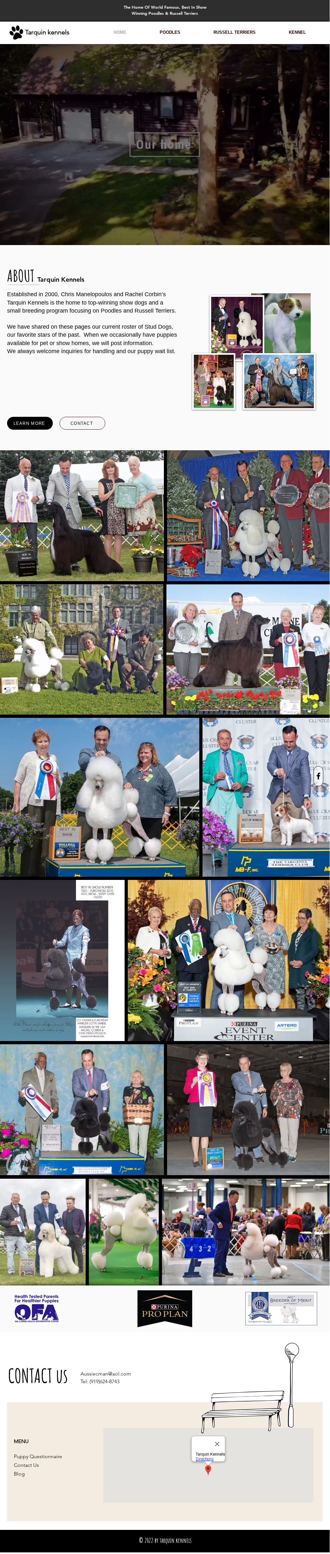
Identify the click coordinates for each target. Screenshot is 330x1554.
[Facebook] (318, 776)
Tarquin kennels (48, 32)
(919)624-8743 (104, 1381)
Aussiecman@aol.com (105, 1374)
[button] (170, 32)
